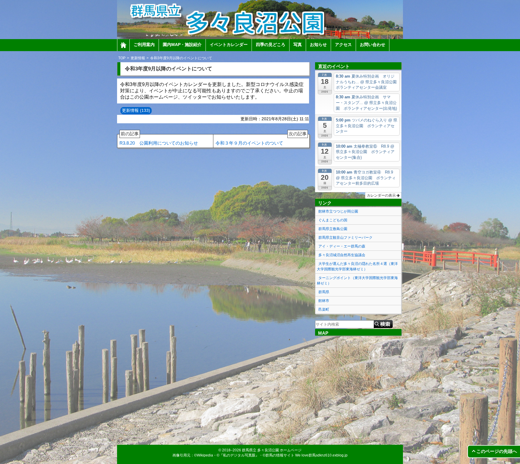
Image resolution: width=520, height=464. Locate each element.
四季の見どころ (270, 44)
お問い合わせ (372, 44)
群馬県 (323, 292)
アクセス (343, 44)
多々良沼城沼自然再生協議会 (341, 255)
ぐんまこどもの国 (332, 220)
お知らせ (318, 44)
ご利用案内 (144, 44)
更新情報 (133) (136, 110)
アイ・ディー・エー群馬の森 (341, 246)
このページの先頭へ (496, 451)
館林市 (323, 301)
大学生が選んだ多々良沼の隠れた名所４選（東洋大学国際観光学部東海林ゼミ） (357, 266)
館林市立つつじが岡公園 (338, 211)
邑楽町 (323, 309)
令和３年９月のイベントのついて (261, 140)
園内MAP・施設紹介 (182, 44)
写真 (297, 44)
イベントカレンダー (229, 44)
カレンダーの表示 (382, 195)
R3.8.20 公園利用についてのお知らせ (158, 140)
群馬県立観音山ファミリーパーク (345, 237)
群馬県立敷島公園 (332, 229)
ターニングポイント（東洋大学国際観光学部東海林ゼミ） (357, 280)
